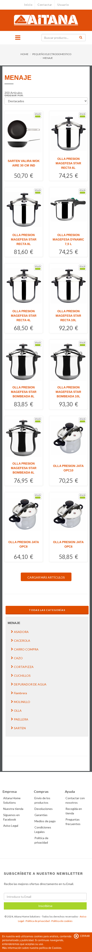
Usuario (63, 4)
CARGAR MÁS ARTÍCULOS (46, 577)
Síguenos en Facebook (11, 817)
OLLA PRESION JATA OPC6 (68, 544)
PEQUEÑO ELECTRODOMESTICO (51, 54)
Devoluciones (43, 809)
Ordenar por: (14, 95)
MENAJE (48, 58)
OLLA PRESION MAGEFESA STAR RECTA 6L (68, 163)
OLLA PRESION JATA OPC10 (68, 468)
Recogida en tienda (73, 811)
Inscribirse (45, 906)
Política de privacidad (38, 921)
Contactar (44, 4)
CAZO (18, 658)
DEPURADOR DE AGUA (30, 684)
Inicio (28, 4)
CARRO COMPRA (26, 649)
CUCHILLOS (22, 675)
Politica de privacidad (41, 840)
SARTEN (20, 728)
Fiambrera (20, 693)
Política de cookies (62, 921)
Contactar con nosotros (75, 800)
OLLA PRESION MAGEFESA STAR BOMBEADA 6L (23, 468)
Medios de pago (45, 821)
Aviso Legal (10, 825)
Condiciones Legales (42, 829)
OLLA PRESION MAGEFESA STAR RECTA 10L (68, 315)
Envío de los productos (42, 800)
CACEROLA (22, 640)
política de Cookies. (50, 947)
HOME (24, 54)
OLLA (18, 710)
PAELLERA (21, 719)
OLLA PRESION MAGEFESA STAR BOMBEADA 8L (23, 392)
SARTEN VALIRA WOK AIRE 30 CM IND (24, 163)
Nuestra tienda (13, 809)
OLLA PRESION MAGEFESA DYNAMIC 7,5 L (68, 239)
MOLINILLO (22, 702)
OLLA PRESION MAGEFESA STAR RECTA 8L (23, 239)
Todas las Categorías (47, 610)
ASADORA (21, 632)
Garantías (40, 815)
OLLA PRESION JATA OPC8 (23, 544)
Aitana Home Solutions (12, 800)
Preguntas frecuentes (72, 822)
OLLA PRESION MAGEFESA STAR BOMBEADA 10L (68, 392)
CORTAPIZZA (24, 667)
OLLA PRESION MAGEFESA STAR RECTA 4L (23, 315)
